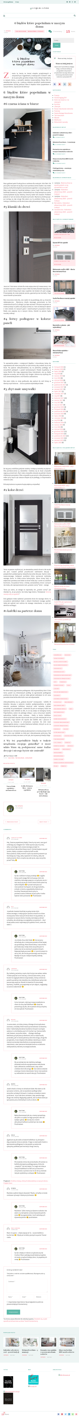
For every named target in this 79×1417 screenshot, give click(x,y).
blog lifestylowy (60, 661)
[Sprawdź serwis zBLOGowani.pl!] (64, 1375)
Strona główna (8, 2)
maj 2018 (57, 374)
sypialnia (57, 735)
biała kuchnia (59, 658)
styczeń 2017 (58, 405)
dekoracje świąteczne (62, 678)
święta (63, 766)
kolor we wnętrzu (60, 692)
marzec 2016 (58, 425)
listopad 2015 (58, 434)
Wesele (56, 118)
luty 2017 (57, 402)
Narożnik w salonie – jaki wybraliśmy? (61, 326)
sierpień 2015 (58, 440)
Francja (56, 95)
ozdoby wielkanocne (61, 722)
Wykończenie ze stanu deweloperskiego (62, 587)
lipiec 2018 (57, 371)
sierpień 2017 (58, 389)
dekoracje (58, 668)
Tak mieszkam (21, 31)
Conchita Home (16, 837)
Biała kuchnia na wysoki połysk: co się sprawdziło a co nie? (63, 185)
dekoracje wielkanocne (62, 675)
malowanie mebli (60, 708)
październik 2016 (60, 411)
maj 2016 (57, 420)
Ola (12, 906)
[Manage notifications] (4, 1412)
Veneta (67, 742)
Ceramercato (58, 210)
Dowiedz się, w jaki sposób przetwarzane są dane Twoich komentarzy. (25, 1320)
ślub (56, 766)
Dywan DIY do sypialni (60, 243)
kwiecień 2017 (59, 398)
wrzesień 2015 (59, 438)
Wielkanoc (57, 120)
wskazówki (28, 758)
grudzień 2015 (59, 431)
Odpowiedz (43, 838)
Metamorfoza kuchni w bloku (64, 644)
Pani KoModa (15, 1228)
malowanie (68, 702)
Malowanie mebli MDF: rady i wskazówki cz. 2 (64, 467)
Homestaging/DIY (60, 98)
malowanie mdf (59, 705)
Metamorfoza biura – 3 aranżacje (64, 142)
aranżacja (57, 655)
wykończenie (58, 756)
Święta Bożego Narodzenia (63, 113)
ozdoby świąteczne (61, 725)
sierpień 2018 (58, 369)
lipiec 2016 (57, 416)
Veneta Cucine (59, 745)
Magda (13, 1019)
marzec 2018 (58, 376)
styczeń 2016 (58, 429)
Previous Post (12, 822)
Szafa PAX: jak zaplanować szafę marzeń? (63, 603)
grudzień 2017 (59, 382)
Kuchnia (57, 104)
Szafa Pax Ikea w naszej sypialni (64, 298)
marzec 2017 (58, 400)
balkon (67, 655)
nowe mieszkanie (60, 719)
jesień (56, 688)
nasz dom (11, 758)
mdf (71, 708)
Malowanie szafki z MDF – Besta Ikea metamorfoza (64, 270)
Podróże (57, 111)
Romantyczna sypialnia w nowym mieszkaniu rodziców (48, 1352)
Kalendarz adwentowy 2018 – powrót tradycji (63, 192)
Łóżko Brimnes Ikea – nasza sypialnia (27, 788)
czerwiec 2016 (59, 418)
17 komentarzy (57, 31)
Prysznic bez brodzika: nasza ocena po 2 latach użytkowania (64, 566)
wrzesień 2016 (59, 414)
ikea (68, 685)
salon (66, 729)
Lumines (14, 968)
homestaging (58, 685)
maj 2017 (57, 396)
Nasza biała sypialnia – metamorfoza (11, 788)
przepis (57, 729)
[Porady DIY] (32, 1386)
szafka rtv (69, 735)
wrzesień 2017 (59, 387)
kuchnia (57, 695)
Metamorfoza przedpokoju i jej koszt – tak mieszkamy (43, 793)
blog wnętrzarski (60, 665)
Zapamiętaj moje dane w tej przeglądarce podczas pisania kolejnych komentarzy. (25, 1303)
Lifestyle (57, 106)
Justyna (8, 31)
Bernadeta (58, 203)
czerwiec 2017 (59, 394)
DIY (55, 682)
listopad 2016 (58, 409)
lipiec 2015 (57, 442)
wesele (70, 745)
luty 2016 (57, 427)
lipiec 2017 (57, 391)
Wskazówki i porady (36, 31)
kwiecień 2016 (59, 422)
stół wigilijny (59, 732)
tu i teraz (57, 742)
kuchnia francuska (61, 698)
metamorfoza (59, 712)
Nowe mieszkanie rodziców (63, 109)
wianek (56, 749)
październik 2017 (60, 385)
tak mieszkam (19, 758)
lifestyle (57, 702)
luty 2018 (57, 378)
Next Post (43, 822)
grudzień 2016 (59, 407)
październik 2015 (60, 436)
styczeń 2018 (58, 380)
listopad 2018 (58, 367)
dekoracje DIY (59, 671)
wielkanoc (66, 749)
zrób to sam (58, 759)
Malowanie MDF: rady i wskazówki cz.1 (61, 486)
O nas (17, 2)
